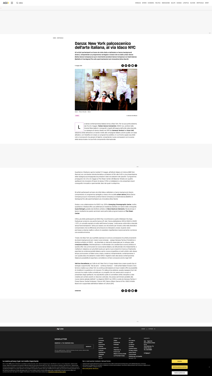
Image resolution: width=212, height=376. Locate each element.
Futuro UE (117, 352)
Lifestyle (186, 2)
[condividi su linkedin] (129, 65)
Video (115, 340)
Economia (151, 2)
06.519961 (149, 349)
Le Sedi (131, 342)
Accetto (180, 361)
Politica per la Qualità (135, 356)
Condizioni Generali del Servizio (63, 351)
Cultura (192, 2)
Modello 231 (132, 358)
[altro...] (136, 65)
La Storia (131, 344)
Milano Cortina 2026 (120, 354)
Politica (157, 2)
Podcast (116, 344)
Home (54, 38)
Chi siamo (132, 340)
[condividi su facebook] (122, 65)
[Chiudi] (209, 367)
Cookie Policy (133, 348)
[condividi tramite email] (132, 65)
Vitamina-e (117, 350)
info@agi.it (147, 353)
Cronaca (138, 2)
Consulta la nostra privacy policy (57, 372)
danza (77, 115)
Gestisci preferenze (179, 373)
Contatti (131, 346)
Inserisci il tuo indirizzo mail (64, 343)
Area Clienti (132, 352)
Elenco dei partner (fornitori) (90, 368)
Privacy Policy (133, 350)
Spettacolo (200, 2)
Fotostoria (117, 342)
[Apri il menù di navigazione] (12, 3)
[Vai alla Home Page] (6, 3)
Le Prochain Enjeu (119, 355)
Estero (144, 2)
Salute (173, 2)
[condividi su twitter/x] (126, 65)
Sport (207, 2)
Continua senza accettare (180, 367)
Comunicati (132, 354)
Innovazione (166, 2)
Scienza (179, 2)
